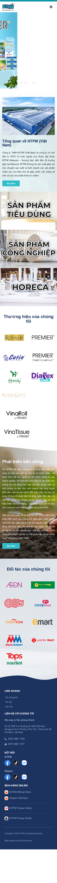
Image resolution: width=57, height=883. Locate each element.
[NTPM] (8, 6)
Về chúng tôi (11, 697)
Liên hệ (8, 706)
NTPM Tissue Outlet (20, 808)
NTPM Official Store (20, 792)
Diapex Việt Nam (19, 798)
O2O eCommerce (25, 840)
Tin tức (8, 701)
